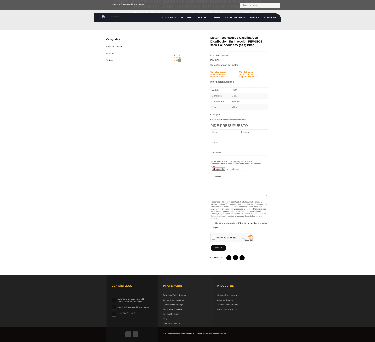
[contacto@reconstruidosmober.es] (108, 4)
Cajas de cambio (114, 46)
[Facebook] (99, 5)
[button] (228, 258)
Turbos (109, 60)
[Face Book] (128, 334)
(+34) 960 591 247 (126, 313)
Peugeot (242, 119)
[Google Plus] (135, 334)
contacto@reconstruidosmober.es (128, 4)
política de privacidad (246, 223)
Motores (110, 53)
